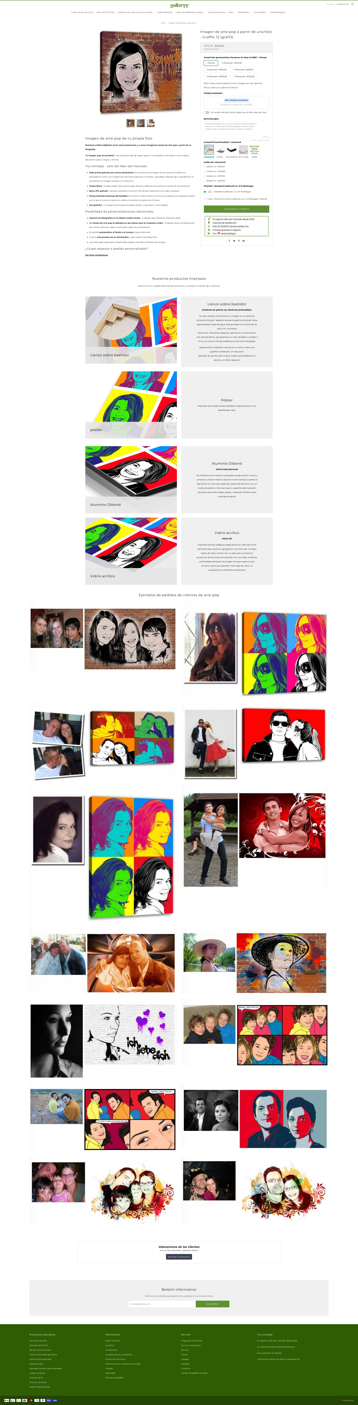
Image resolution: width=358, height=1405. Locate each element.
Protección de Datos (115, 1359)
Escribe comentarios (179, 1257)
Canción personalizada (189, 12)
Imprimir (109, 1345)
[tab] (130, 123)
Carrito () (343, 4)
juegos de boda (217, 12)
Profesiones (278, 12)
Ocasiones (259, 12)
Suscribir (213, 1304)
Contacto (185, 1368)
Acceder (330, 4)
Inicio (163, 23)
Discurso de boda (37, 1382)
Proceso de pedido (114, 1377)
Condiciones (111, 1350)
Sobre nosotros (112, 1340)
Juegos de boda (37, 1373)
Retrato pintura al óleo (40, 1350)
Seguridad (110, 1373)
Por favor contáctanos (96, 255)
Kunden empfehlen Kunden (194, 1373)
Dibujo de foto (36, 1364)
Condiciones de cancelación (118, 1354)
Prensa (184, 1354)
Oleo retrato (165, 12)
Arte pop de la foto (38, 1345)
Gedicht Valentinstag (39, 1387)
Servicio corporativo (191, 1345)
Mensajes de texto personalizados (45, 1368)
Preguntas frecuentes (191, 1340)
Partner (185, 1350)
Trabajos (185, 1359)
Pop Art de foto (106, 12)
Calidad (109, 1368)
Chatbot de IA (36, 1377)
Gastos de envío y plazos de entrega (122, 1364)
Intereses (243, 12)
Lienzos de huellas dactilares (135, 12)
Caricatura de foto (82, 12)
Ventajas (185, 1364)
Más (231, 12)
